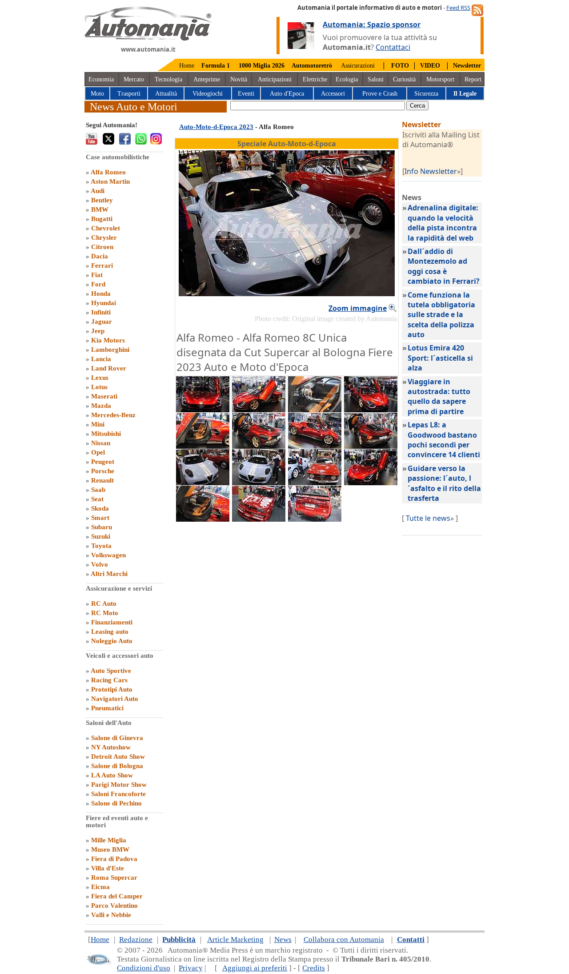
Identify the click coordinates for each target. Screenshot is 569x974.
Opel (98, 452)
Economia (101, 79)
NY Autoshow (111, 747)
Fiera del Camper (117, 896)
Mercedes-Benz (113, 415)
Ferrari (102, 265)
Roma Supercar (114, 877)
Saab (98, 489)
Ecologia (347, 79)
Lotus (99, 386)
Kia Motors (108, 340)
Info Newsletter (431, 171)
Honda (101, 293)
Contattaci (393, 47)
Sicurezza (426, 93)
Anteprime (206, 79)
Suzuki (100, 536)
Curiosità (404, 79)
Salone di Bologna (117, 765)
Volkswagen (108, 555)
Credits (313, 968)
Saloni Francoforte (118, 793)
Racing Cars (109, 680)
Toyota (101, 545)
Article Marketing (235, 939)
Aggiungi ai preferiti (254, 968)
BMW (99, 209)
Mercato (134, 79)
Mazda (101, 405)
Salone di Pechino (116, 803)
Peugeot (102, 461)
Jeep (97, 330)
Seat (97, 499)
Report (473, 79)
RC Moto (104, 612)
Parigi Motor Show (119, 784)
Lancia (101, 358)
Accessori (333, 93)
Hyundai (103, 302)
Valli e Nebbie (111, 914)
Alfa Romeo (108, 172)
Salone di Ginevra (117, 737)
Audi (97, 190)
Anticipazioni (275, 79)
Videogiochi (207, 93)
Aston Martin (110, 181)
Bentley (102, 200)
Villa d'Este (107, 868)
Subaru (101, 527)
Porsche (102, 471)
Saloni (376, 79)
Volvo (99, 564)
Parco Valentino (114, 905)
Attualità (166, 93)
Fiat (97, 274)
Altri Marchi (109, 573)
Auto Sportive (111, 670)
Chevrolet (105, 228)
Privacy (191, 968)
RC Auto (103, 603)
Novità (238, 79)
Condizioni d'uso (143, 968)
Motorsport (440, 79)
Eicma (100, 886)
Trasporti (128, 93)
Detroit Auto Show (118, 756)
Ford (98, 284)
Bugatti (101, 218)
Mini (97, 424)
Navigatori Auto (114, 698)
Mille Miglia (108, 840)
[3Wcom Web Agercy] (99, 963)
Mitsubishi (106, 433)
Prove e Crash (379, 93)
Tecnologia (168, 79)
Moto (97, 93)
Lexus (99, 377)
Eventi (246, 93)
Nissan (100, 443)
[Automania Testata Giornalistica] (148, 38)
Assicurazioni (358, 65)
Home (186, 65)
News (283, 939)
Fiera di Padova (114, 858)
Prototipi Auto (111, 689)
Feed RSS (458, 8)
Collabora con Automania (344, 939)
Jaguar (101, 321)
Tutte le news (428, 518)
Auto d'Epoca (287, 93)
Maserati (104, 396)
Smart (100, 517)
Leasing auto (109, 631)
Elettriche (315, 79)
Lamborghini (110, 349)
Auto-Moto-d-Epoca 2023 (216, 126)
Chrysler (104, 237)
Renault (102, 480)
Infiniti (101, 312)
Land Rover (108, 368)
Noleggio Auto (111, 640)
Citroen (102, 246)
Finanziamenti (111, 622)
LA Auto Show (112, 775)
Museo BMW (110, 849)
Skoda (100, 508)
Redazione (135, 939)
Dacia (99, 256)
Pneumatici (107, 708)
